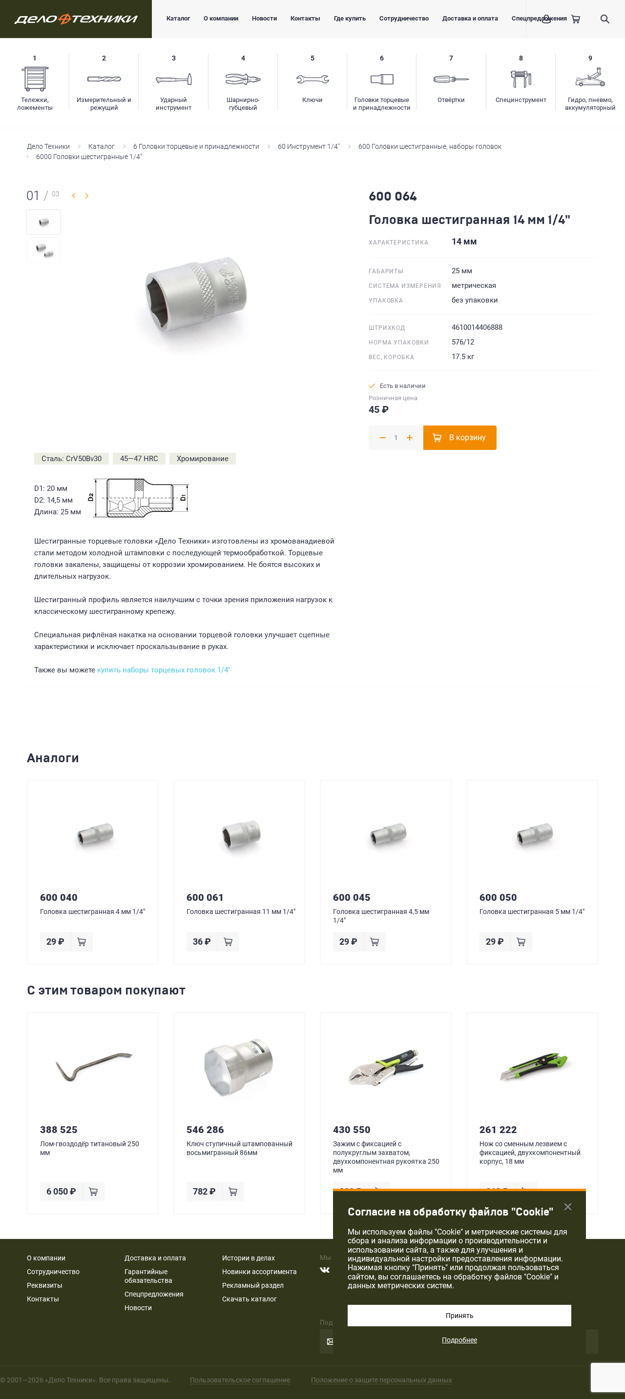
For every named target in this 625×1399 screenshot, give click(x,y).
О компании (221, 18)
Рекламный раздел (253, 1285)
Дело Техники (48, 146)
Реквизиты (44, 1285)
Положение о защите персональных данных (381, 1380)
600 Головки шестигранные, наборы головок (429, 146)
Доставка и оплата (470, 18)
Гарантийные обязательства (148, 1276)
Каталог (178, 18)
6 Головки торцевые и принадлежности (196, 146)
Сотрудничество (404, 18)
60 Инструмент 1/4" (309, 146)
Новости (264, 18)
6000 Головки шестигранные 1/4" (89, 157)
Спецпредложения (154, 1294)
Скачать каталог (249, 1299)
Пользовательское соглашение (240, 1380)
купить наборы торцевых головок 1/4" (163, 670)
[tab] (43, 222)
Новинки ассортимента (259, 1272)
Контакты (305, 18)
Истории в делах (248, 1258)
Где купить (350, 18)
